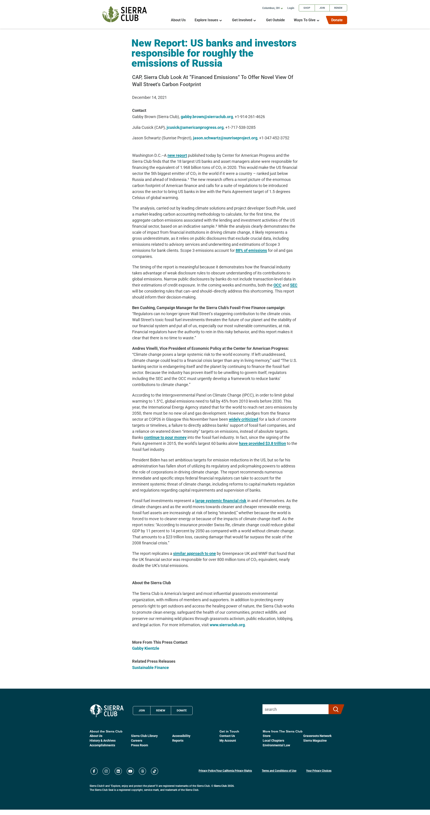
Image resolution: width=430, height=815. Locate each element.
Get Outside (275, 20)
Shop (306, 7)
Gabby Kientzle (145, 648)
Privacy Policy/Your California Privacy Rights (225, 770)
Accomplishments (102, 745)
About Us (178, 20)
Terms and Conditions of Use (279, 770)
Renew (338, 7)
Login (290, 8)
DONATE (182, 710)
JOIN (142, 710)
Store (267, 736)
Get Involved (242, 20)
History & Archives (103, 740)
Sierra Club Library (144, 736)
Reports (177, 740)
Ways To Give (305, 20)
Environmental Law (276, 745)
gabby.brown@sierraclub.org (207, 116)
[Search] (334, 709)
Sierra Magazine (315, 740)
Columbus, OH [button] (271, 8)
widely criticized (243, 419)
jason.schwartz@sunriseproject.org (225, 137)
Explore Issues (206, 20)
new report (177, 155)
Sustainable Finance (150, 667)
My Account (227, 740)
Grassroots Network (317, 736)
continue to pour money (165, 437)
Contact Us (227, 736)
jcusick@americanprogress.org (195, 127)
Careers (136, 740)
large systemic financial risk (220, 500)
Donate (337, 19)
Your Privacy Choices (318, 770)
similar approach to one (194, 553)
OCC (277, 285)
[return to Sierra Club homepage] (107, 710)
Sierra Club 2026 (224, 785)
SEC (293, 285)
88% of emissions (251, 250)
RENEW (160, 710)
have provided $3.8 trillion (262, 443)
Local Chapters (273, 740)
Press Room (139, 745)
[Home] (124, 14)
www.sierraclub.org (227, 624)
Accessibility (181, 736)
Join (322, 7)
